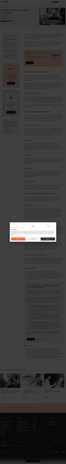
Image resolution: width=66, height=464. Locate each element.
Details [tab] (33, 226)
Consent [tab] (17, 226)
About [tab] (48, 226)
